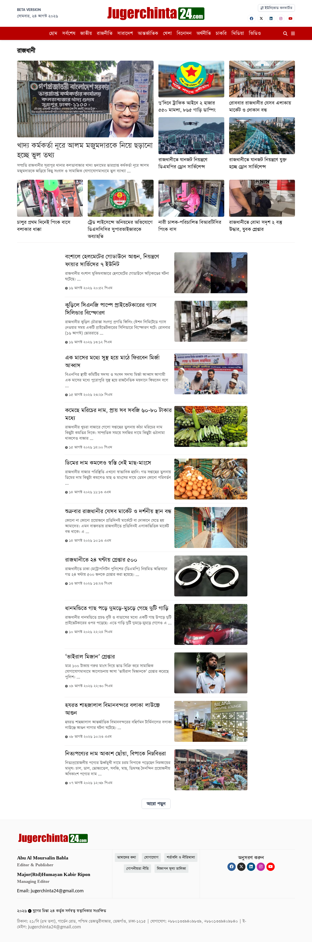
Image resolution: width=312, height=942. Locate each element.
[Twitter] (261, 18)
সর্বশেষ (68, 33)
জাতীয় (86, 33)
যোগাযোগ (151, 857)
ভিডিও (255, 33)
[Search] (285, 34)
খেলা (167, 33)
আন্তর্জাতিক (148, 33)
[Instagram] (281, 18)
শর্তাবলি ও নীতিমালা (181, 857)
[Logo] (156, 13)
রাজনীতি (104, 33)
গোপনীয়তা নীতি (137, 868)
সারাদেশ (125, 33)
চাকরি (221, 33)
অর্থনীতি (203, 33)
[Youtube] (290, 18)
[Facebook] (251, 18)
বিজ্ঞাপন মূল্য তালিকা (171, 868)
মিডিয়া (238, 33)
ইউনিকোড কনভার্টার (277, 7)
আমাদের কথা (126, 857)
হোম (53, 33)
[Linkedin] (271, 18)
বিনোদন (184, 33)
